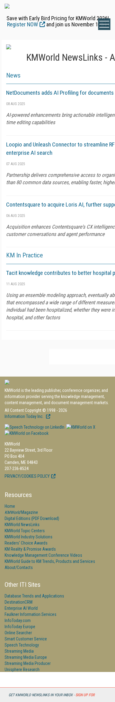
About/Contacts (19, 567)
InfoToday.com (18, 620)
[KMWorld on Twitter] (80, 427)
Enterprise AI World (21, 608)
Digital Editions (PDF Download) (32, 518)
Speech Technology (22, 645)
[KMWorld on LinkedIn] (34, 427)
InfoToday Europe (20, 626)
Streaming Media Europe (26, 657)
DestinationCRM (19, 602)
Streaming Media (19, 651)
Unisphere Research (22, 669)
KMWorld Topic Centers (25, 530)
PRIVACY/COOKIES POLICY (27, 476)
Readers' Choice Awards (26, 543)
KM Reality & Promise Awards (30, 549)
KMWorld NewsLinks (22, 524)
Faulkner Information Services (30, 614)
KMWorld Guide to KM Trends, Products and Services (50, 561)
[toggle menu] (104, 24)
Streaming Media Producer (28, 663)
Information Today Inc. (24, 416)
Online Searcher (18, 632)
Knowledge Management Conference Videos (43, 555)
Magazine (21, 512)
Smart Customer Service (26, 638)
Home (10, 506)
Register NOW (22, 24)
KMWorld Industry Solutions (28, 536)
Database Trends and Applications (34, 596)
